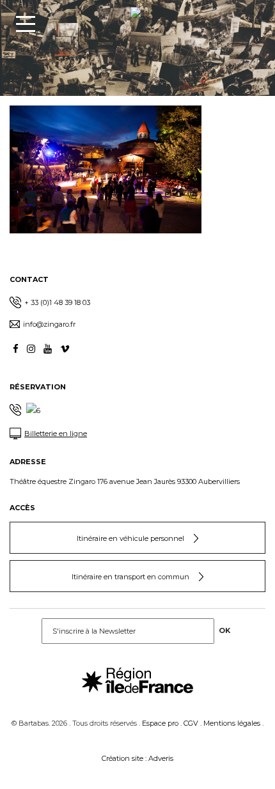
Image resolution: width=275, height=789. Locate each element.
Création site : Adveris (137, 758)
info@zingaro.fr (49, 324)
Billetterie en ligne (55, 433)
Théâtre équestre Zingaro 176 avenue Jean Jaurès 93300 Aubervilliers (125, 481)
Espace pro (160, 723)
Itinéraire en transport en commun (130, 576)
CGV (191, 723)
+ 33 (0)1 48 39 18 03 (57, 302)
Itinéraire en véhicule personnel (130, 538)
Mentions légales (231, 723)
